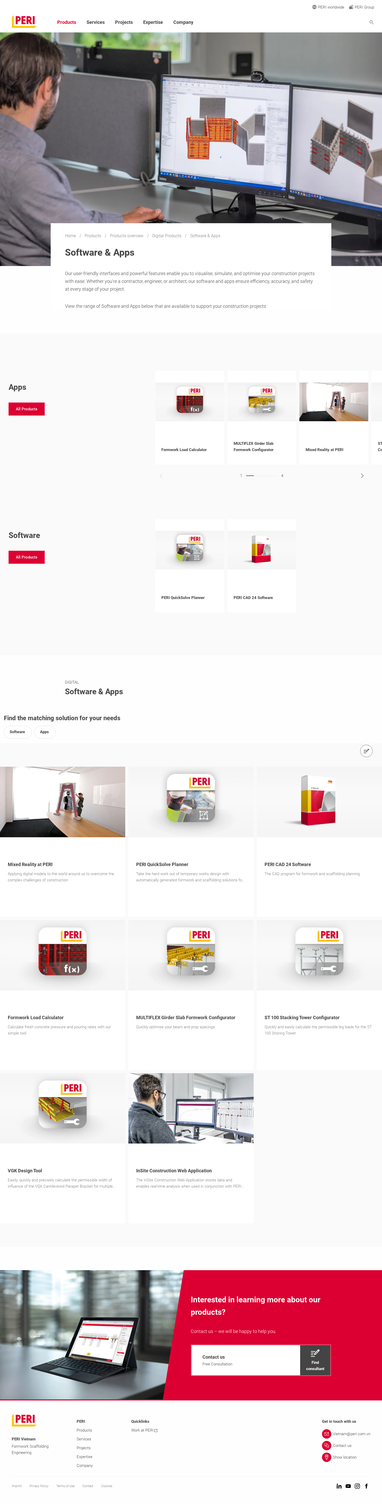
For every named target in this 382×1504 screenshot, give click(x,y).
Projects (124, 22)
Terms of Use (65, 1486)
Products (93, 235)
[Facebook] (366, 1486)
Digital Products (167, 235)
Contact (87, 1486)
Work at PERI (142, 1430)
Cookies (106, 1486)
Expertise (153, 22)
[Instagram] (357, 1486)
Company (183, 22)
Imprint (17, 1486)
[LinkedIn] (339, 1486)
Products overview (127, 235)
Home (71, 235)
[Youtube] (348, 1486)
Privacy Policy (39, 1486)
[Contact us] (366, 751)
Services (96, 22)
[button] (27, 409)
